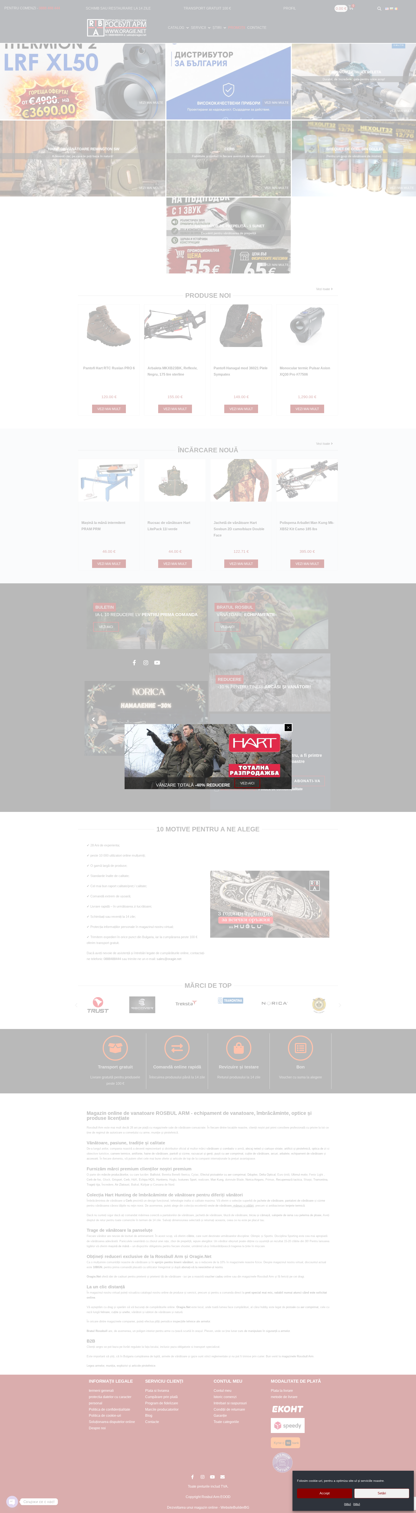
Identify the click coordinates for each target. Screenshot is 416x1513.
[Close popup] (288, 727)
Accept (325, 1493)
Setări (382, 1493)
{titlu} (347, 1504)
